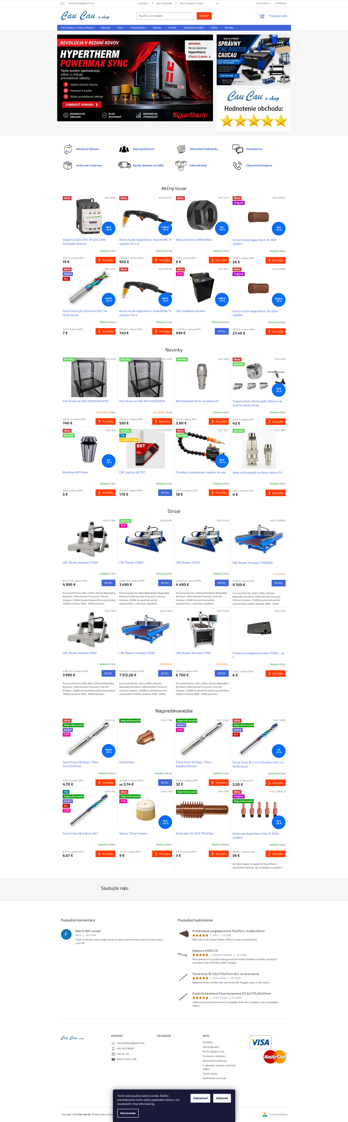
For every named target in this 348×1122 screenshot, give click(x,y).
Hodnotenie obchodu (214, 1078)
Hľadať (204, 15)
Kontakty (143, 3)
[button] (69, 78)
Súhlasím (222, 1098)
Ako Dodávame (164, 3)
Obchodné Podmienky (215, 1061)
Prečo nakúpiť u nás (191, 3)
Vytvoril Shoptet (278, 1114)
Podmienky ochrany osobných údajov (219, 1067)
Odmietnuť (200, 1098)
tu (153, 1104)
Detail (222, 331)
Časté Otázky (210, 1074)
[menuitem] (77, 28)
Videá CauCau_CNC (127, 1059)
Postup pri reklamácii (214, 1056)
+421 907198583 (125, 1048)
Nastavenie (128, 1113)
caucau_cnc (123, 1054)
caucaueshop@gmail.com (130, 1043)
